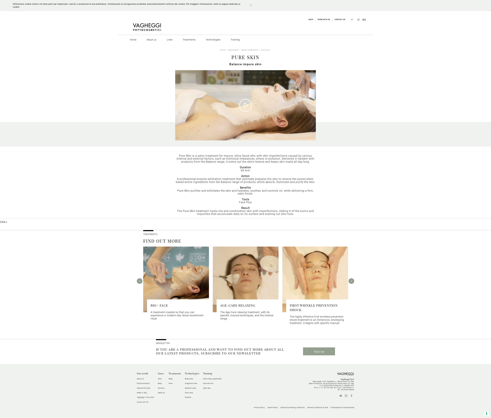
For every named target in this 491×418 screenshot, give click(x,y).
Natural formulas (143, 388)
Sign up (319, 351)
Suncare (161, 388)
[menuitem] (133, 39)
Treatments (175, 373)
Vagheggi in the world (145, 397)
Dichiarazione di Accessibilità (342, 407)
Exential (188, 397)
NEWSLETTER (163, 343)
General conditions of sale (317, 407)
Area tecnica (208, 383)
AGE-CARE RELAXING (237, 305)
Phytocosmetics (143, 383)
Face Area (189, 393)
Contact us (340, 19)
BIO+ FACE (159, 305)
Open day (207, 388)
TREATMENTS (150, 234)
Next (351, 281)
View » (3, 221)
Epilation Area (190, 388)
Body (171, 379)
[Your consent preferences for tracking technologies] (486, 413)
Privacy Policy (259, 407)
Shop (311, 19)
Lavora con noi (142, 402)
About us (140, 379)
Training (207, 373)
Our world (142, 373)
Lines (161, 373)
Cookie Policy (272, 407)
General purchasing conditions (293, 407)
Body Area (189, 379)
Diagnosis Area (191, 383)
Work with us (324, 19)
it (358, 19)
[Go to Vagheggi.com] (147, 28)
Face (171, 383)
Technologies (192, 373)
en (364, 19)
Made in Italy (142, 393)
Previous (139, 281)
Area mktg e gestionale (212, 379)
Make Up (161, 393)
